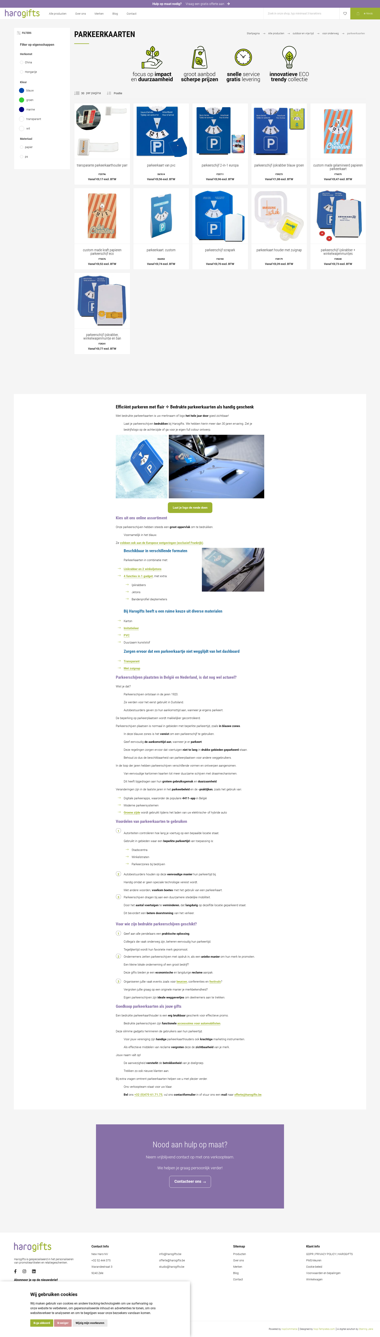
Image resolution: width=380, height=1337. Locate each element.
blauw (30, 90)
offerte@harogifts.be (247, 1094)
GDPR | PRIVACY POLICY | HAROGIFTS (329, 1254)
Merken (99, 13)
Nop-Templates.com (324, 1329)
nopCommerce (289, 1329)
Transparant (132, 661)
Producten (239, 1254)
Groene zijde (132, 812)
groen (29, 100)
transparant (33, 119)
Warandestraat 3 (101, 1266)
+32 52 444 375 (101, 1260)
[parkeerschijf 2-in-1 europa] (220, 144)
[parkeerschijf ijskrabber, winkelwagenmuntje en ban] (102, 313)
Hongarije (31, 71)
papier (29, 147)
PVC (127, 635)
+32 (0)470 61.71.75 (148, 1094)
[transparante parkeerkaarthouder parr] (102, 144)
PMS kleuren (313, 1260)
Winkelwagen (314, 1279)
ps (26, 156)
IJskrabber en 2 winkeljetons (143, 569)
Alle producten (57, 13)
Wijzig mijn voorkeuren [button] (90, 1323)
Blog (115, 13)
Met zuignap (132, 668)
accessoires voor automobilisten (198, 1023)
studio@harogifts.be (171, 1266)
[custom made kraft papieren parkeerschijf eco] (102, 228)
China (28, 62)
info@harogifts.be (170, 1254)
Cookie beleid (314, 1266)
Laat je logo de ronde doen (190, 507)
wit (28, 128)
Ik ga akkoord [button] (41, 1323)
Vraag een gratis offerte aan (205, 4)
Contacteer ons (187, 1181)
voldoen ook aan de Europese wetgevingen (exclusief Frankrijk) (161, 543)
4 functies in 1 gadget (138, 576)
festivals (215, 981)
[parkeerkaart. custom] (161, 228)
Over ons (80, 13)
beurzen (182, 981)
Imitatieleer (131, 628)
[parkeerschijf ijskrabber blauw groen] (279, 144)
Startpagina (253, 33)
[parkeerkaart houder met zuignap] (279, 228)
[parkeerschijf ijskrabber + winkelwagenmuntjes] (338, 228)
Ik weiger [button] (62, 1323)
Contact (132, 13)
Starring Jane (366, 1329)
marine (30, 109)
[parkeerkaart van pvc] (161, 144)
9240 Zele (97, 1273)
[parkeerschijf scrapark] (220, 228)
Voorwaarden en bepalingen (323, 1273)
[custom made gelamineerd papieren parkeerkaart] (338, 144)
